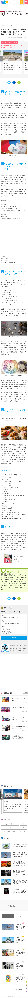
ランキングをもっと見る (19, 989)
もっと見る (25, 692)
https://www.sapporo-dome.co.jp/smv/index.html (17, 21)
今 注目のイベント (8, 916)
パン (23, 824)
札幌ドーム (22, 831)
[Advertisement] (14, 673)
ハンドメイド (20, 827)
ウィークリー (19, 916)
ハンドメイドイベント (9, 831)
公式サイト (14, 638)
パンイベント (7, 827)
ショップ (10, 25)
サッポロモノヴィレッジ (10, 824)
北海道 (4, 25)
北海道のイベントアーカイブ (18, 646)
